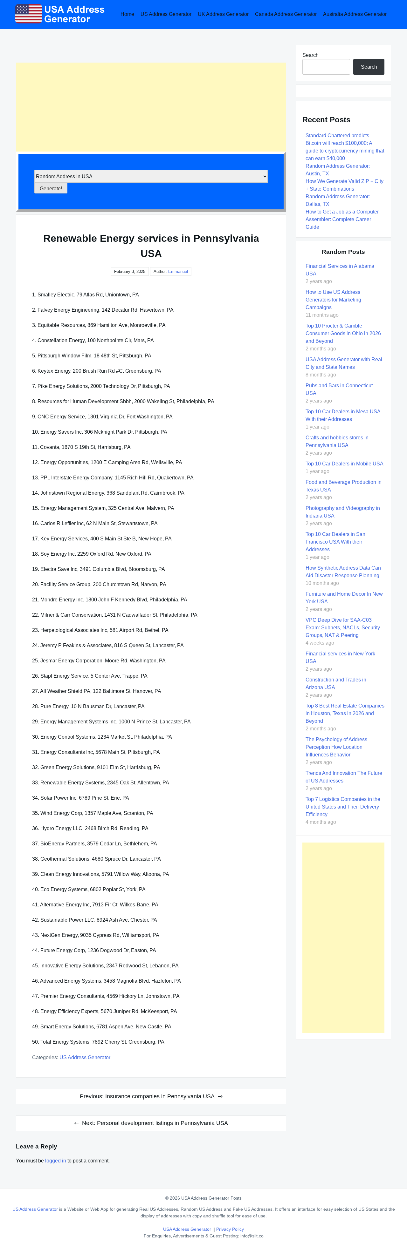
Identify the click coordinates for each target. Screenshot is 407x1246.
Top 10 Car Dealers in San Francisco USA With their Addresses (335, 542)
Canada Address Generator (286, 14)
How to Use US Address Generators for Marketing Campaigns (333, 299)
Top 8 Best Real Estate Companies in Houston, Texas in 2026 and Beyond (345, 713)
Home (127, 14)
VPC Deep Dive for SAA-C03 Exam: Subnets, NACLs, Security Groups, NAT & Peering (343, 627)
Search (310, 55)
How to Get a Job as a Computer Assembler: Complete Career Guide (342, 219)
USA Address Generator (187, 1229)
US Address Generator (166, 14)
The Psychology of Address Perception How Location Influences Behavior (336, 747)
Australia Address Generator (355, 14)
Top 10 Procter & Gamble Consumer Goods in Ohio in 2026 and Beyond (343, 333)
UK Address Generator (223, 14)
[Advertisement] (151, 107)
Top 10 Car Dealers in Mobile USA (344, 463)
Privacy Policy (230, 1229)
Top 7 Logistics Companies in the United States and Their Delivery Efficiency (343, 806)
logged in (55, 1160)
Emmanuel (178, 271)
